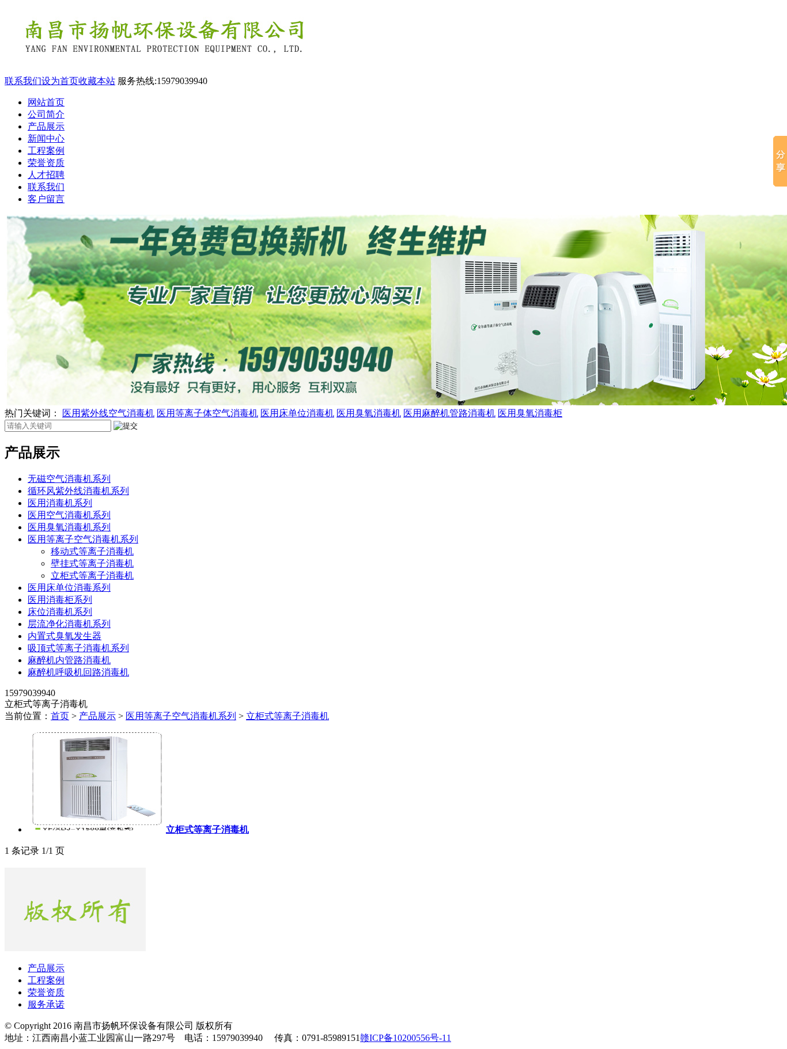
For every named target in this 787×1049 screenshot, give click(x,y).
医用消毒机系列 (60, 503)
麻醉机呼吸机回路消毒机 (78, 672)
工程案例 (46, 150)
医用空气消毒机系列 (69, 515)
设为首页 (59, 81)
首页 (60, 716)
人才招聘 (46, 175)
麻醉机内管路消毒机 (69, 660)
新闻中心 (46, 138)
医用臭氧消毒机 (368, 413)
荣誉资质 (46, 163)
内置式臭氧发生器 (64, 636)
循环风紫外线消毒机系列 (78, 491)
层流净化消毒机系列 (69, 624)
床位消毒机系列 (60, 612)
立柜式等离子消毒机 (92, 575)
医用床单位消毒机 (297, 413)
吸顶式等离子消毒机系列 (78, 648)
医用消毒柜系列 (60, 600)
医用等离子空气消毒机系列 (83, 539)
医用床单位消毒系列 (69, 587)
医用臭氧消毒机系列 (69, 527)
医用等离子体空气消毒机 (207, 413)
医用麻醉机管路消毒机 (449, 413)
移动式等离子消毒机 (92, 551)
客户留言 (46, 199)
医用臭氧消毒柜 (530, 413)
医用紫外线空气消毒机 (108, 413)
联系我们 (23, 81)
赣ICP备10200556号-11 (405, 1038)
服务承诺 (46, 1004)
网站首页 (46, 102)
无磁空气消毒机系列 (69, 479)
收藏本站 (96, 81)
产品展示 (46, 126)
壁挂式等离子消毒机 (92, 563)
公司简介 (46, 114)
